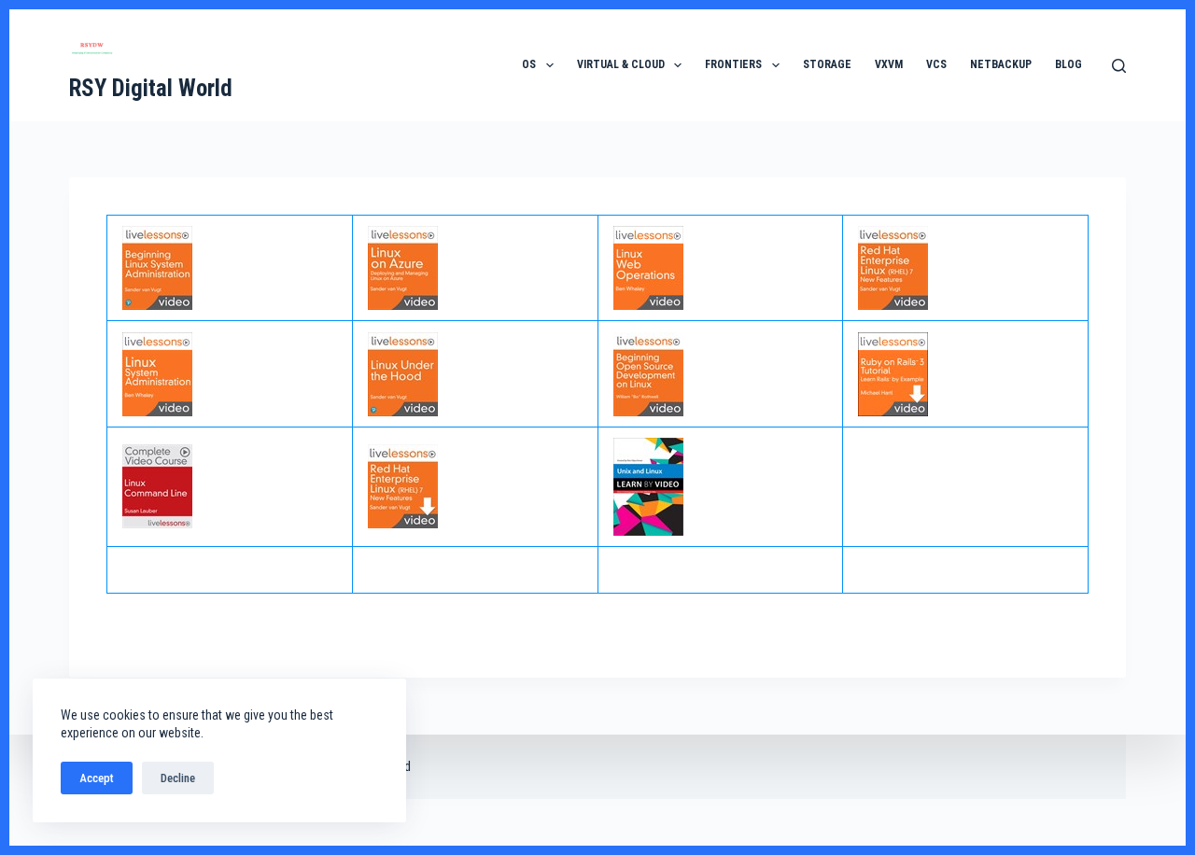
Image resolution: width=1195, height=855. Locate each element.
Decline (178, 778)
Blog (1068, 64)
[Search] (1119, 66)
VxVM (889, 64)
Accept (96, 778)
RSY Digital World (150, 88)
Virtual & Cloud (621, 64)
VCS (936, 64)
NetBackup (1001, 64)
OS (529, 64)
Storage (827, 64)
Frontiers (733, 64)
